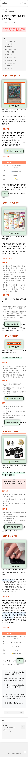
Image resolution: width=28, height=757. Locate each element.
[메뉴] (25, 3)
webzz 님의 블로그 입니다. (9, 727)
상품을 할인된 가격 (12, 324)
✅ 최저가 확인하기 (14, 106)
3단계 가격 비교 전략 (10, 49)
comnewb (19, 753)
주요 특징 (9, 44)
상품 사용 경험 (10, 52)
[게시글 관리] (16, 712)
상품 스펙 (9, 46)
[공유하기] (12, 712)
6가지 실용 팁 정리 (10, 63)
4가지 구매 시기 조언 (10, 60)
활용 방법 (9, 54)
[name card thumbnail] (23, 727)
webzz (4, 3)
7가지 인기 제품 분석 (10, 57)
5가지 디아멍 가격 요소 (11, 42)
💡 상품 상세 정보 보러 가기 (14, 151)
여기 (5, 194)
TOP (25, 752)
